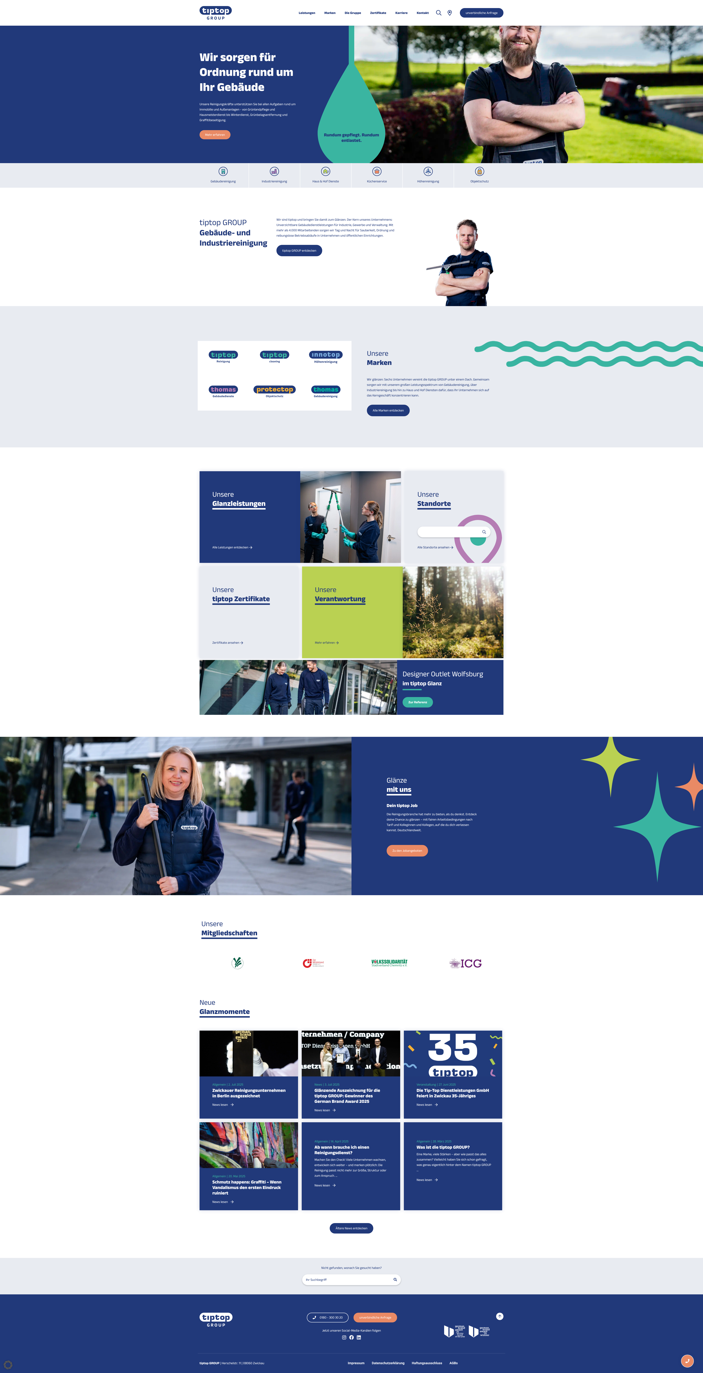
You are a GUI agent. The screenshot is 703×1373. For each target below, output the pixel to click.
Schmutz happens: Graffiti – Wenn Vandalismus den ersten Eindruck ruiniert (247, 1187)
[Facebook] (351, 1337)
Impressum (356, 1363)
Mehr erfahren (215, 132)
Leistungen (307, 13)
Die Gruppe (353, 13)
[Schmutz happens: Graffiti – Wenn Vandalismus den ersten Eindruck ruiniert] (249, 1154)
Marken (330, 13)
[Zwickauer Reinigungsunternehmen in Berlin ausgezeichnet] (249, 1062)
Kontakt (423, 13)
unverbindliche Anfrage (482, 13)
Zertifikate (378, 13)
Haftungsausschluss (427, 1363)
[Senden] (484, 532)
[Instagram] (344, 1337)
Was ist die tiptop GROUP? (443, 1147)
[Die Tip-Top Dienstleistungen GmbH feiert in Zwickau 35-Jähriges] (453, 1062)
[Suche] (395, 1279)
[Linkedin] (359, 1337)
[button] (8, 1365)
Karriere (401, 13)
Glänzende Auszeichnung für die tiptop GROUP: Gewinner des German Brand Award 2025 (347, 1096)
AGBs (453, 1363)
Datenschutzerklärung (388, 1363)
